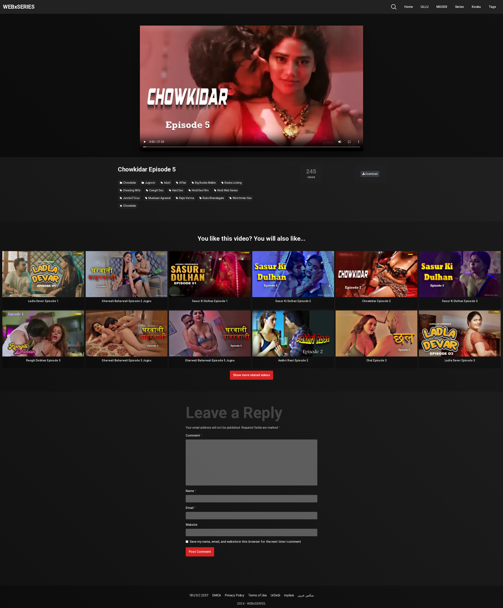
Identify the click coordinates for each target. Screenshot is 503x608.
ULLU (425, 7)
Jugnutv (149, 182)
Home (408, 7)
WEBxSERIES (18, 7)
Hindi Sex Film (200, 190)
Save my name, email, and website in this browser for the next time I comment (245, 542)
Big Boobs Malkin (205, 182)
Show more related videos (251, 375)
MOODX (441, 7)
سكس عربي (306, 595)
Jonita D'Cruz (131, 198)
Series (459, 7)
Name (191, 491)
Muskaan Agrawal (159, 198)
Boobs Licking (233, 182)
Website (191, 525)
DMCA (216, 595)
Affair (182, 182)
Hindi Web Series (227, 190)
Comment (194, 435)
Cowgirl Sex (156, 190)
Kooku (476, 7)
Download (371, 173)
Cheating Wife (131, 190)
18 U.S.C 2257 (198, 595)
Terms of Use (257, 595)
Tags (492, 7)
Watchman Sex (242, 198)
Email (191, 508)
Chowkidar (129, 182)
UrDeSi (275, 595)
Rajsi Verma (186, 198)
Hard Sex (177, 190)
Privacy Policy (234, 595)
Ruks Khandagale (213, 198)
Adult (167, 182)
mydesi (289, 595)
